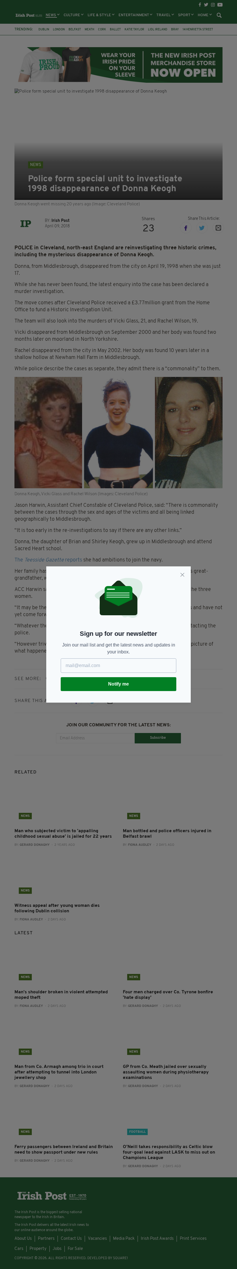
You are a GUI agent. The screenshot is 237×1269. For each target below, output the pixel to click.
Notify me (118, 684)
